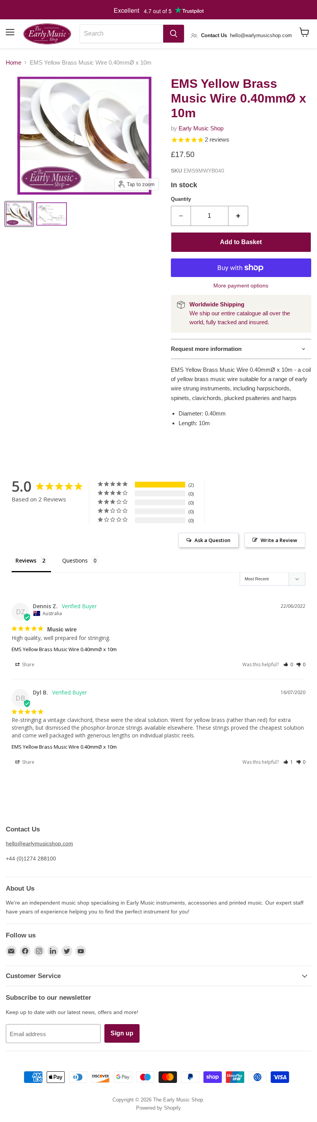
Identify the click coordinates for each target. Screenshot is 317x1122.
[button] (288, 664)
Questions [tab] (75, 560)
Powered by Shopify (158, 1108)
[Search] (173, 34)
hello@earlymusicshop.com (39, 843)
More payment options (240, 285)
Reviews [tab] (25, 560)
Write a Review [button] (279, 540)
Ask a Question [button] (212, 540)
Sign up (122, 1033)
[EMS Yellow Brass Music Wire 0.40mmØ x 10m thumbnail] (19, 214)
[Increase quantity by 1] (238, 216)
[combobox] (121, 34)
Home (13, 62)
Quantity (181, 199)
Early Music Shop (201, 128)
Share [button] (27, 664)
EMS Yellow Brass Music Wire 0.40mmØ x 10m (64, 649)
